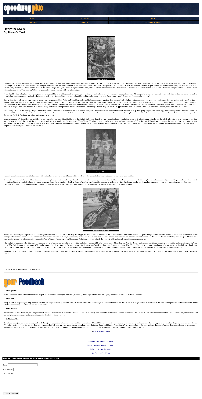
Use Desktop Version (101, 331)
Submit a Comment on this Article (101, 341)
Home (32, 19)
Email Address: (8, 369)
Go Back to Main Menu (101, 353)
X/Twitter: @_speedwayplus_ (101, 349)
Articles (153, 19)
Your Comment (8, 373)
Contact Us (85, 19)
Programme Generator (154, 22)
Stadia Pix (84, 22)
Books (29, 22)
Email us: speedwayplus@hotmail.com (101, 345)
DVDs (35, 22)
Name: (5, 365)
